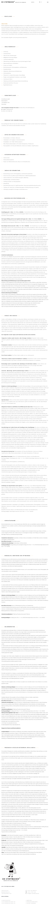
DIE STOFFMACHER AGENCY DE (8, 901)
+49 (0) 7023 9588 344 (32, 890)
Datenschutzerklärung (32, 901)
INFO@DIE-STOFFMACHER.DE (33, 893)
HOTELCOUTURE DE (6, 900)
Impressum (29, 900)
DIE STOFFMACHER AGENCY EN (8, 903)
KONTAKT (32, 2)
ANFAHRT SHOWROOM (31, 903)
